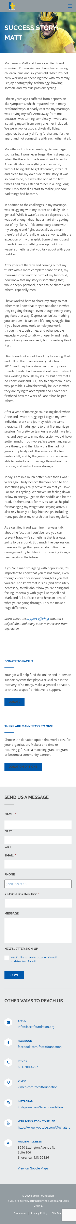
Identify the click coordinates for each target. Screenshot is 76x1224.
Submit (14, 975)
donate (14, 701)
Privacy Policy (39, 1213)
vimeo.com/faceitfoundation (38, 1087)
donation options (23, 766)
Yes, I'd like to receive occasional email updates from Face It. (34, 959)
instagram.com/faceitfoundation (40, 1107)
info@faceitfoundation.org (36, 1027)
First (8, 831)
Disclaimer (20, 1213)
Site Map (57, 1213)
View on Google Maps (33, 1168)
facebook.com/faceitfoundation (40, 1047)
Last (8, 846)
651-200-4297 (28, 1067)
